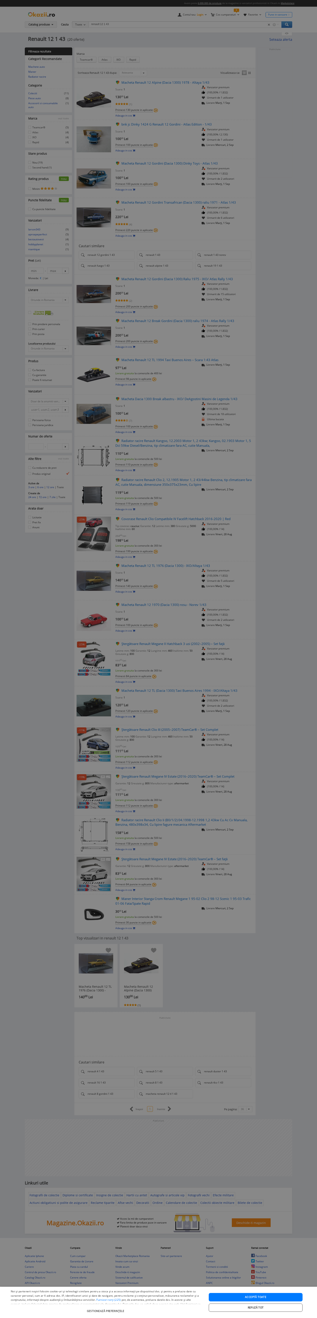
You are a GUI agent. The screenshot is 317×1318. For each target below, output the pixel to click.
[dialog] (158, 1302)
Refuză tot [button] (256, 1307)
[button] (106, 1308)
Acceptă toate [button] (255, 1297)
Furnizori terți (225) (108, 1300)
